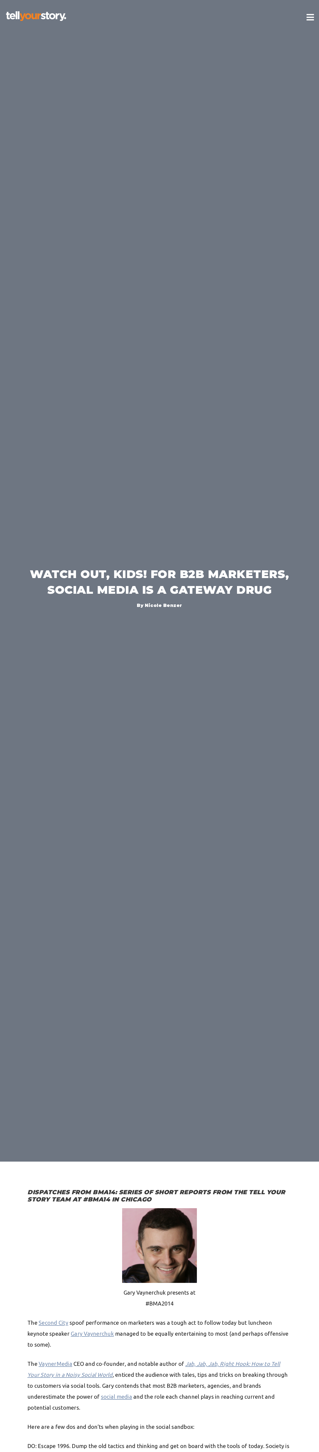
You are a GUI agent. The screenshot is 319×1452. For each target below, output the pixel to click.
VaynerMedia (55, 1364)
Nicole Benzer (163, 605)
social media (116, 1396)
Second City (53, 1323)
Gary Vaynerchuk (92, 1333)
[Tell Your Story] (36, 16)
